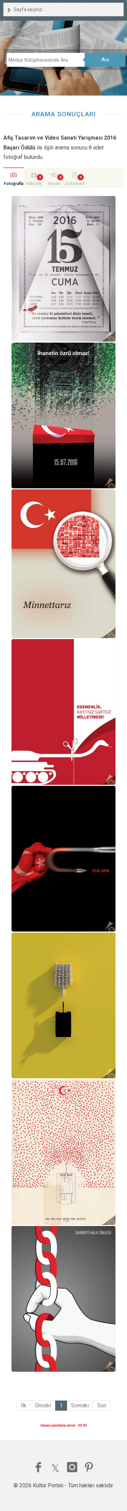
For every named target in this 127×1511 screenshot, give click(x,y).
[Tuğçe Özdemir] (63, 563)
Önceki (43, 1405)
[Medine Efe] (63, 859)
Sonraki (80, 1405)
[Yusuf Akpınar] (63, 1299)
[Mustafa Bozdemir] (63, 1005)
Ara (105, 59)
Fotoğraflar (13, 184)
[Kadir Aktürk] (63, 269)
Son (101, 1405)
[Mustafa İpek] (63, 712)
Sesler (54, 183)
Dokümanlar (74, 184)
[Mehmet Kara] (63, 415)
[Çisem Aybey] (63, 1152)
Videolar (34, 183)
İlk (23, 1405)
